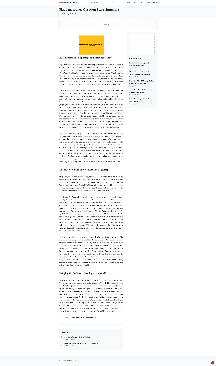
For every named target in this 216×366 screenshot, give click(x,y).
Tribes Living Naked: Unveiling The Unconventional (79, 343)
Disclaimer (147, 2)
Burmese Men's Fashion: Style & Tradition (76, 337)
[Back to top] (212, 362)
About (134, 2)
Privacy (155, 2)
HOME (128, 2)
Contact (140, 2)
